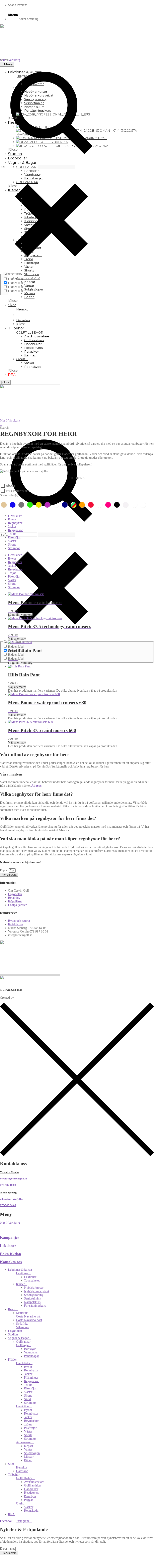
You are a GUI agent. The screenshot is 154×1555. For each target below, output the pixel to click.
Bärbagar (30, 1348)
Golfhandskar (32, 1485)
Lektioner (8, 1246)
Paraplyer (30, 1496)
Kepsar (28, 1446)
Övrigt (20, 1503)
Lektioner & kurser (20, 1269)
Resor (11, 1309)
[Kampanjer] (1, 1230)
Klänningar (31, 1377)
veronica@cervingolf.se (13, 1178)
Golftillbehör (24, 1478)
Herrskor (21, 1467)
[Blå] (13, 504)
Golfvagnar (23, 1341)
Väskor (28, 1507)
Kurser (20, 1284)
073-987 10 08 (8, 1184)
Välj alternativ (17, 638)
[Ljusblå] (57, 504)
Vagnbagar (31, 1352)
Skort (27, 1399)
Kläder (12, 1359)
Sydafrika (22, 1323)
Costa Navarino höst (29, 1320)
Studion (13, 1334)
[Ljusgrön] (144, 504)
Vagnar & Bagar (18, 1338)
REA (11, 1514)
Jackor (12, 526)
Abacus (10, 485)
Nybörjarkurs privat (36, 1291)
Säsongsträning (33, 1294)
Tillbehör (13, 1474)
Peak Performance (17, 490)
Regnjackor (15, 530)
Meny (8, 64)
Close (5, 382)
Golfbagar (22, 1345)
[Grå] (22, 504)
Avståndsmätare (34, 1481)
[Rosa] (109, 504)
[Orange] (83, 504)
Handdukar (31, 1489)
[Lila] (48, 504)
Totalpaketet (32, 1280)
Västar (12, 541)
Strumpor (14, 548)
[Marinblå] (66, 504)
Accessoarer (23, 1442)
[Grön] (31, 504)
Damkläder (23, 1363)
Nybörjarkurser (33, 1287)
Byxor (12, 519)
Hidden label (16, 282)
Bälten (28, 1460)
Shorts (12, 544)
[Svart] (118, 504)
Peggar (28, 1499)
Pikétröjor (14, 537)
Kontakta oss (11, 1262)
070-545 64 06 (8, 1205)
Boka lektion (10, 1254)
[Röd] (92, 504)
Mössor (28, 1456)
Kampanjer (9, 1237)
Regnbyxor (15, 523)
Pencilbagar (31, 1356)
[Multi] (74, 504)
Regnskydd (31, 1510)
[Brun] (135, 504)
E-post (4, 870)
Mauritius (22, 1312)
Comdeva (21, 997)
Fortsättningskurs (35, 1305)
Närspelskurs (32, 1302)
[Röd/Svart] (100, 504)
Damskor (22, 1471)
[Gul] (40, 504)
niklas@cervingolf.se (12, 1198)
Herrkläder (15, 515)
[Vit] (126, 504)
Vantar (28, 1449)
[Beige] (5, 504)
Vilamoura (22, 1327)
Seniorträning (32, 1298)
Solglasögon (32, 1453)
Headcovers (31, 1492)
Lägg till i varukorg (20, 614)
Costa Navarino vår (28, 1316)
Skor (11, 1464)
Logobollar (15, 1330)
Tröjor (12, 533)
